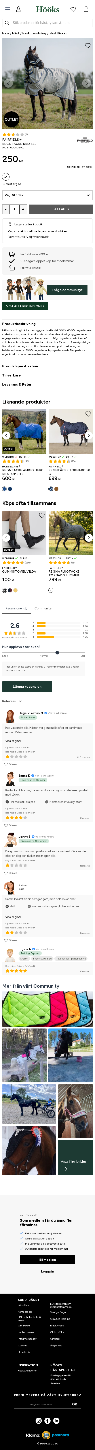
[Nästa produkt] (89, 435)
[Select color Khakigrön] (56, 489)
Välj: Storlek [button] (14, 195)
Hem (5, 33)
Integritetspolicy (27, 1338)
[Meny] (7, 9)
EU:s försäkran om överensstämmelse (61, 1305)
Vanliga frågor (58, 1312)
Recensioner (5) (16, 608)
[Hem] (47, 9)
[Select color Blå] (4, 489)
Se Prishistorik (80, 167)
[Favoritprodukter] (73, 9)
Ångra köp (56, 1345)
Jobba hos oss (26, 1332)
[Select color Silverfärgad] (5, 176)
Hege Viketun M (31, 713)
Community (42, 608)
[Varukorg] (85, 9)
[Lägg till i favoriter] (88, 45)
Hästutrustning (34, 33)
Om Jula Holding (60, 1318)
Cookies (22, 1345)
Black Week (57, 1325)
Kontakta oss (25, 1311)
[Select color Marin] (10, 489)
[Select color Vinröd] (10, 590)
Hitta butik (24, 1352)
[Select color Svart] (4, 590)
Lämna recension (27, 686)
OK (74, 1404)
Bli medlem (47, 1260)
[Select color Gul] (15, 590)
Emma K (24, 776)
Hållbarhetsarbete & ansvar (29, 1319)
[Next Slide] (86, 83)
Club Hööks (57, 1332)
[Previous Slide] (8, 83)
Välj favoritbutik (37, 237)
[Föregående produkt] (6, 435)
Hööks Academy (27, 1370)
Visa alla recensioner (25, 306)
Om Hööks (24, 1325)
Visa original (13, 741)
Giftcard (55, 1338)
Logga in (47, 1271)
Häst (15, 33)
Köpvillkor (23, 1305)
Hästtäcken (58, 33)
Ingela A (25, 949)
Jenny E (24, 837)
